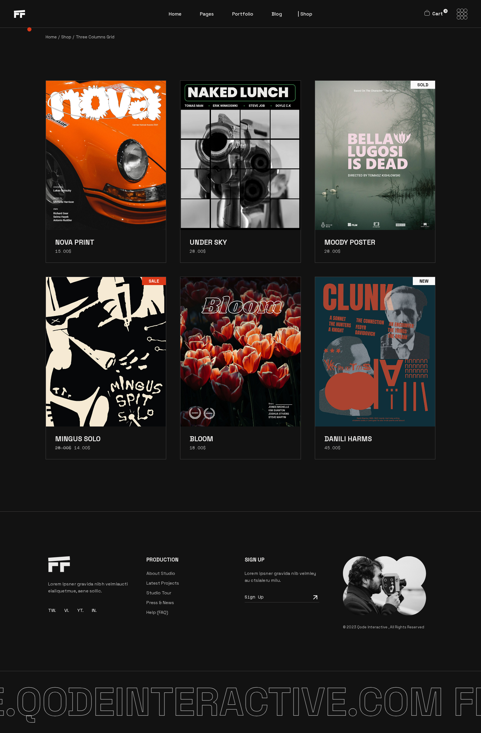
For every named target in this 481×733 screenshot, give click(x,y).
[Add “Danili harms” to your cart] (375, 356)
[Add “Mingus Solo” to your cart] (106, 356)
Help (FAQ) (157, 612)
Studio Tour (158, 593)
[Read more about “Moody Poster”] (375, 160)
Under (208, 242)
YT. (80, 610)
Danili (348, 438)
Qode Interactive (372, 627)
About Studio (160, 573)
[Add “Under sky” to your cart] (240, 160)
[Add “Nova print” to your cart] (106, 160)
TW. (52, 610)
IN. (94, 610)
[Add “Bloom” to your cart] (240, 356)
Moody (349, 242)
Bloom (201, 438)
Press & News (160, 602)
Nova (74, 242)
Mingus (77, 438)
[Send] (314, 597)
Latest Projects (162, 583)
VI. (66, 610)
